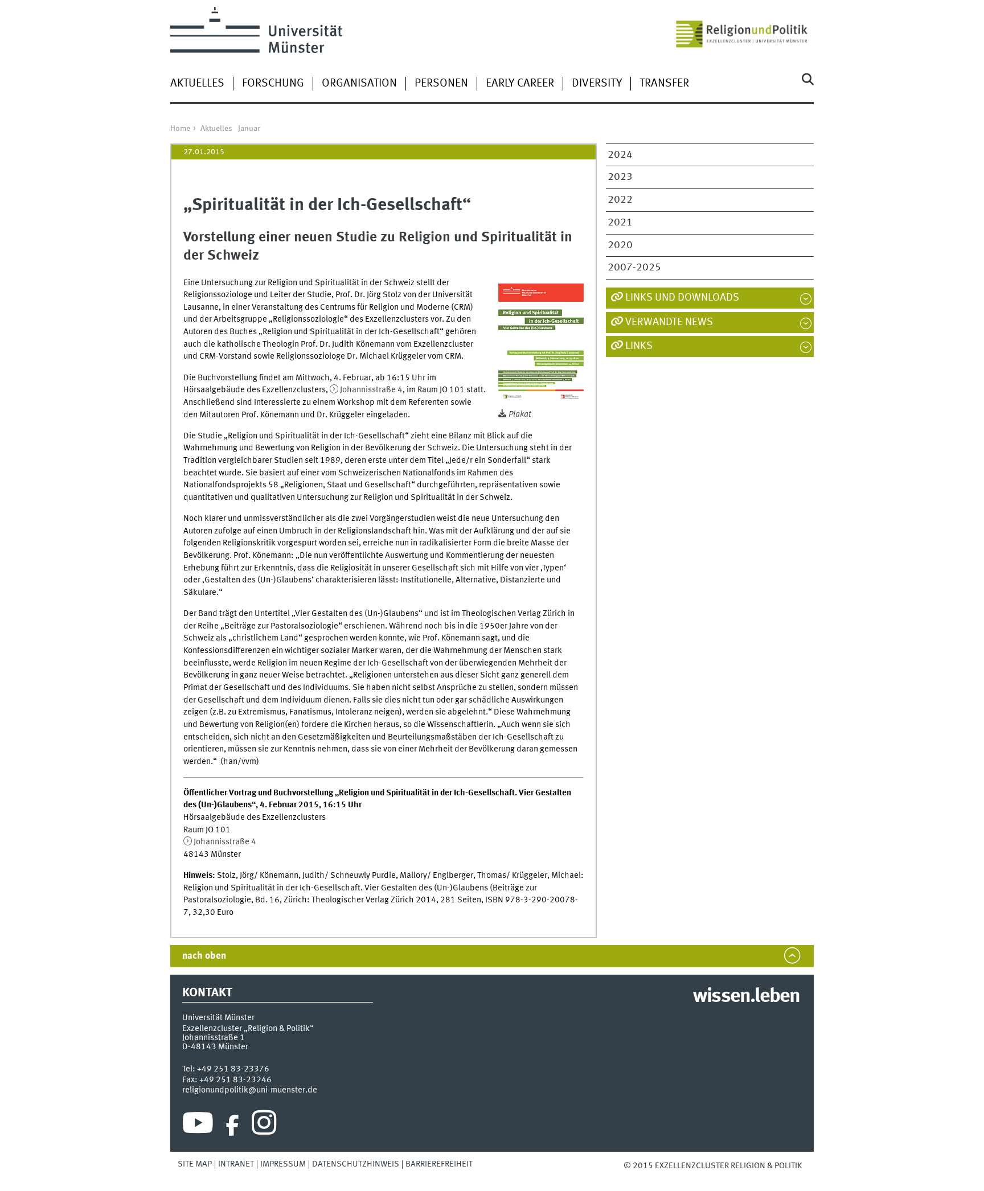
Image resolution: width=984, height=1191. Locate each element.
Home (180, 129)
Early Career (520, 83)
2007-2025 (634, 267)
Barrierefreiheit (439, 1164)
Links (639, 346)
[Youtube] (198, 1125)
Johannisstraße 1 (213, 1037)
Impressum (283, 1164)
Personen (441, 83)
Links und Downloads (682, 298)
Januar (249, 129)
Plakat (520, 414)
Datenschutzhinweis (355, 1164)
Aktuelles (197, 83)
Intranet (236, 1164)
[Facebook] (232, 1125)
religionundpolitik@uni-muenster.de (249, 1090)
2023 (620, 177)
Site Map (195, 1164)
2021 (620, 222)
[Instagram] (264, 1125)
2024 (620, 155)
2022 (620, 200)
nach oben (204, 956)
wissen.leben (746, 997)
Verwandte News (669, 322)
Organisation (359, 83)
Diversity (597, 83)
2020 (620, 245)
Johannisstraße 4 (371, 390)
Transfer (664, 83)
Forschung (273, 83)
